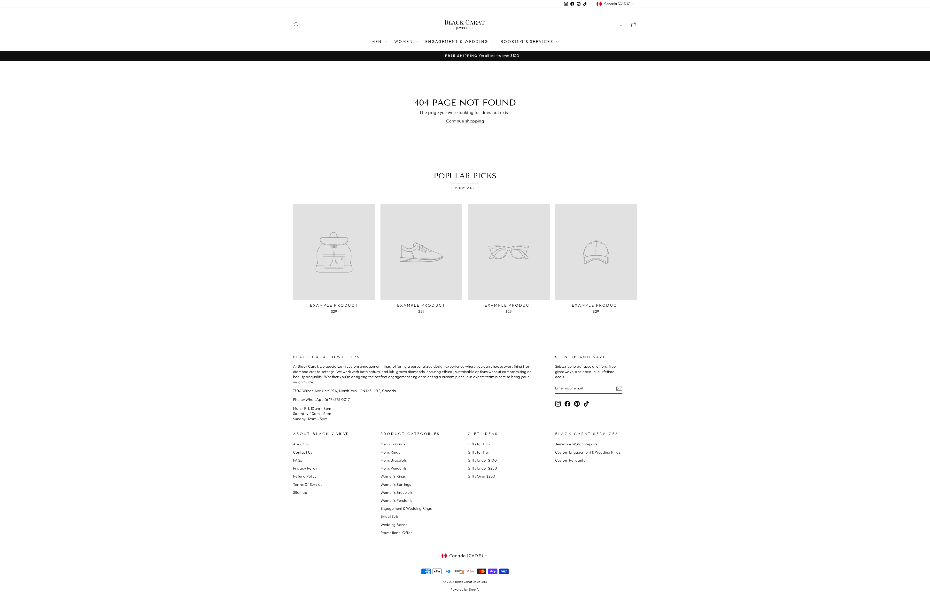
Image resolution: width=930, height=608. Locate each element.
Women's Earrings (395, 484)
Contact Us (302, 452)
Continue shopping (465, 121)
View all (465, 188)
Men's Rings (390, 452)
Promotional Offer (396, 532)
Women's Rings (393, 476)
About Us (301, 444)
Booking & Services (528, 41)
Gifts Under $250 (482, 468)
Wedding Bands (393, 524)
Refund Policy (305, 476)
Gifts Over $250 (481, 476)
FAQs (297, 460)
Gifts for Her (478, 452)
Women (404, 41)
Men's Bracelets (393, 460)
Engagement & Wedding (457, 41)
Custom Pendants (570, 460)
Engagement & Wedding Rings (406, 508)
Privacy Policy (305, 468)
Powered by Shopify (464, 589)
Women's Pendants (396, 500)
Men (377, 41)
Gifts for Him (479, 444)
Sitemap (300, 492)
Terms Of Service (307, 484)
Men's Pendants (393, 468)
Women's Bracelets (396, 492)
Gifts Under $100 (482, 460)
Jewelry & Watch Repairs (576, 444)
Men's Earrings (392, 444)
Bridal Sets (389, 516)
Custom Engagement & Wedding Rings (587, 452)
